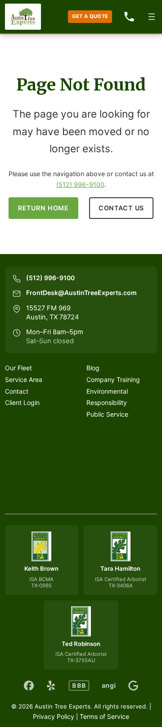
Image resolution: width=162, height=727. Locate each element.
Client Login (22, 402)
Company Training (113, 379)
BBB (79, 685)
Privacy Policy (53, 716)
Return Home (43, 208)
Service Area (23, 379)
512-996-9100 (129, 16)
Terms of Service (104, 716)
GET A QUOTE (90, 16)
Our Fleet (18, 368)
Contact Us (121, 208)
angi (109, 685)
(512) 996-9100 (80, 184)
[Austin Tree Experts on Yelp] (51, 686)
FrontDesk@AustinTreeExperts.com (81, 292)
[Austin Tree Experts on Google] (133, 686)
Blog (92, 368)
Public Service (107, 414)
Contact (16, 391)
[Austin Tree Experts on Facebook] (29, 686)
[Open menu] (151, 16)
